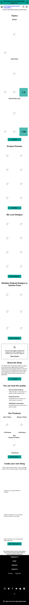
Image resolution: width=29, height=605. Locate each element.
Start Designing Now (14, 543)
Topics (14, 16)
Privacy (10, 573)
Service (14, 565)
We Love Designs (15, 215)
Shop (14, 561)
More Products (14, 457)
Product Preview (14, 146)
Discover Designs (14, 338)
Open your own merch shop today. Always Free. (14, 2)
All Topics (14, 139)
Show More (14, 208)
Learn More (14, 379)
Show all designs (14, 276)
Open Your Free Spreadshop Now (16, 601)
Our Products (14, 413)
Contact (14, 569)
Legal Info (18, 573)
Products (14, 557)
